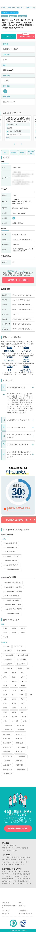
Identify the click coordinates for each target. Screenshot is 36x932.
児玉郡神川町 (19, 760)
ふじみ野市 (15, 721)
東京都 (23, 632)
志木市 (14, 699)
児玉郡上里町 (7, 765)
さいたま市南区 (7, 664)
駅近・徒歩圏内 (22, 16)
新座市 (5, 703)
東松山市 (14, 681)
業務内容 (13, 152)
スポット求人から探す (9, 850)
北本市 (5, 707)
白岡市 (25, 721)
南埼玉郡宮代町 (7, 769)
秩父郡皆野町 (7, 751)
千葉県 (14, 632)
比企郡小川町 (7, 738)
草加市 (23, 690)
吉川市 (5, 721)
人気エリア (4, 16)
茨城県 (5, 628)
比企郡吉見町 (7, 743)
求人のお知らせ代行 (9, 881)
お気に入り (10, 36)
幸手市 (5, 716)
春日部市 (24, 681)
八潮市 (14, 707)
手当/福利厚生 (31, 152)
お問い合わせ (22, 905)
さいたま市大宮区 (22, 650)
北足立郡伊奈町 (7, 725)
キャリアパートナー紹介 (10, 862)
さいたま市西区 (19, 646)
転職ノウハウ (6, 871)
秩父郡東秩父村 (21, 756)
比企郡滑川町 (7, 734)
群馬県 (23, 628)
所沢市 (5, 677)
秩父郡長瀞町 (19, 751)
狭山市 (5, 686)
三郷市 (5, 712)
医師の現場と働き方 (23, 874)
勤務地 (22, 152)
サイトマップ (5, 910)
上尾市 (14, 690)
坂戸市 (23, 712)
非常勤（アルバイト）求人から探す (14, 848)
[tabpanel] (18, 128)
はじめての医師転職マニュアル (12, 859)
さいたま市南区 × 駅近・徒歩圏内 (12, 591)
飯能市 (14, 677)
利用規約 (21, 902)
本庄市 (5, 681)
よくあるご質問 (19, 864)
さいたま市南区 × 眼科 (9, 551)
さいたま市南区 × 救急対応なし (11, 582)
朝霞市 (5, 699)
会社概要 (4, 902)
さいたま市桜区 (7, 659)
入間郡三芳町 (20, 725)
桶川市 (14, 703)
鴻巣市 (23, 686)
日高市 (24, 716)
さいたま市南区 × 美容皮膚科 (11, 569)
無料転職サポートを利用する (18, 280)
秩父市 (23, 672)
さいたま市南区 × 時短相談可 (11, 613)
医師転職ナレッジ (8, 874)
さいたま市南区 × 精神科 (10, 543)
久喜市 (23, 703)
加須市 (23, 677)
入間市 (30, 694)
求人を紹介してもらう (26, 36)
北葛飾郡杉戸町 (21, 769)
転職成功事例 (6, 864)
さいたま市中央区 (23, 655)
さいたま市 (6, 646)
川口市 (5, 672)
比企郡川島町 (19, 738)
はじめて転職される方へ (22, 857)
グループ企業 (22, 910)
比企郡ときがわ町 (8, 747)
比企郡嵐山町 (19, 734)
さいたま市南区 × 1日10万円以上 (12, 604)
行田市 (14, 672)
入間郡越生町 (20, 730)
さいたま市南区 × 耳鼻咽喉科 (11, 556)
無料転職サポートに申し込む (18, 828)
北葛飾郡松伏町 (7, 774)
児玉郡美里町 (7, 760)
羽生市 (14, 686)
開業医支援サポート (9, 878)
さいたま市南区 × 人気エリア (11, 600)
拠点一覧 (24, 862)
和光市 (23, 699)
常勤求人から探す (8, 845)
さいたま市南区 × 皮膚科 (10, 560)
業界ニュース (21, 876)
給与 (5, 152)
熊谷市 (29, 668)
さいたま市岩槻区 (8, 668)
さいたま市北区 (7, 650)
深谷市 (5, 690)
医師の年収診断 (23, 878)
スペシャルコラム (8, 876)
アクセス (4, 913)
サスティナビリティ (24, 913)
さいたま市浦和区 (22, 659)
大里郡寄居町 (19, 765)
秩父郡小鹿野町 (7, 756)
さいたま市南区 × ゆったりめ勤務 (12, 587)
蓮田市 (14, 712)
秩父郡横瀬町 (21, 747)
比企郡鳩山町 (19, 743)
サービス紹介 (6, 857)
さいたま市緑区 (21, 664)
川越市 (20, 668)
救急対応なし (13, 16)
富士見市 (23, 707)
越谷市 (5, 694)
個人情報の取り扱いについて (9, 906)
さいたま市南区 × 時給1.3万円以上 (12, 609)
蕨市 (13, 694)
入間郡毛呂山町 (7, 730)
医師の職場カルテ (24, 881)
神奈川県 (5, 637)
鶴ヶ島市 (14, 716)
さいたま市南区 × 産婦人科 (10, 565)
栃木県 (14, 628)
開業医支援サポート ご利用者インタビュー (16, 883)
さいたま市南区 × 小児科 (10, 547)
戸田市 (21, 694)
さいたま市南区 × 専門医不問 (11, 595)
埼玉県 (5, 632)
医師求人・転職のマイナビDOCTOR (12, 7)
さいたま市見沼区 (8, 655)
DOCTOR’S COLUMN (21, 871)
